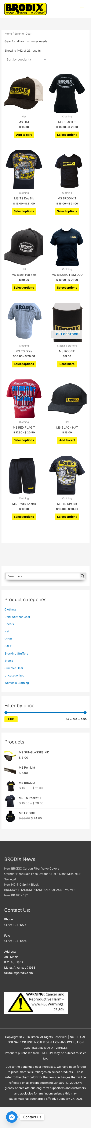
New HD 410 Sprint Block (21, 884)
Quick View (24, 109)
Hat (6, 631)
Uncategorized (14, 675)
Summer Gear (13, 668)
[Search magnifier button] (82, 576)
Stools (8, 660)
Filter (11, 719)
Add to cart (24, 134)
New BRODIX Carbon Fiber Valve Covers (31, 868)
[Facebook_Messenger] (12, 1117)
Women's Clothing (16, 682)
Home (8, 33)
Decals (9, 624)
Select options (67, 134)
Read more (66, 364)
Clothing (10, 609)
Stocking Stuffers (16, 653)
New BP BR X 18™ (16, 895)
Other (8, 638)
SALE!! (8, 646)
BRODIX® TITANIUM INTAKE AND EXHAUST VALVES (40, 889)
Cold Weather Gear (17, 616)
